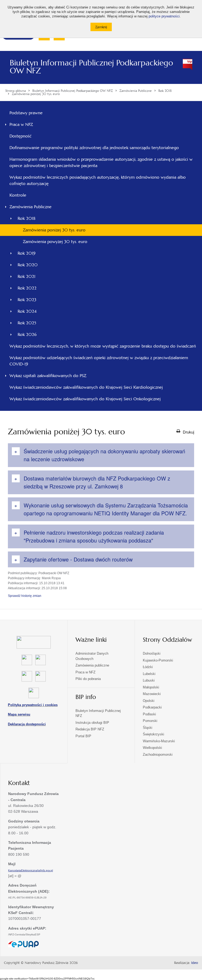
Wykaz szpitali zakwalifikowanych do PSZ (47, 375)
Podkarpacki (152, 707)
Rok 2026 (27, 334)
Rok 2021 (27, 276)
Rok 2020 (28, 265)
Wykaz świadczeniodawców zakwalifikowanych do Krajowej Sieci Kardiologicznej (86, 387)
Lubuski (149, 680)
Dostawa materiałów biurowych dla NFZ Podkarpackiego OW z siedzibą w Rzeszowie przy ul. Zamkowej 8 (97, 482)
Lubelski (149, 674)
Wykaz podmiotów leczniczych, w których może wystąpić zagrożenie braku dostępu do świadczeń (102, 346)
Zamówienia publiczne (92, 665)
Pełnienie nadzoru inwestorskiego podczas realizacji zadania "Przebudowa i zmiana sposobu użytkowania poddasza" (94, 536)
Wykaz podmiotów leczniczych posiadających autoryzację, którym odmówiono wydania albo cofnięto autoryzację (97, 180)
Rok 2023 (27, 299)
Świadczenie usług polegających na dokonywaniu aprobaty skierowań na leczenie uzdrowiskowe (104, 455)
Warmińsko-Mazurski (159, 741)
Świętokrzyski (153, 734)
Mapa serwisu (19, 714)
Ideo (194, 963)
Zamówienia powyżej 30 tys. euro (55, 241)
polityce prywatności (164, 16)
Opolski (148, 701)
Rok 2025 (27, 323)
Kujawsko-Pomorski (158, 660)
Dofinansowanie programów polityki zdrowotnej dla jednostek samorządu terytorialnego (94, 147)
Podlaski (149, 714)
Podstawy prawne (26, 113)
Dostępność (20, 136)
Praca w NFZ (21, 124)
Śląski (147, 728)
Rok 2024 (27, 311)
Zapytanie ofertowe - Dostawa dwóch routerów (78, 559)
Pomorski (150, 721)
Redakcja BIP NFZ (89, 729)
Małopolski (151, 687)
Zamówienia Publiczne (30, 207)
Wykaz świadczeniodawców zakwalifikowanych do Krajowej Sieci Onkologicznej (85, 399)
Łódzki (148, 667)
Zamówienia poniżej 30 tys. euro (54, 230)
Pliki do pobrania (88, 679)
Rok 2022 (27, 288)
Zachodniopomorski (158, 755)
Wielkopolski (152, 748)
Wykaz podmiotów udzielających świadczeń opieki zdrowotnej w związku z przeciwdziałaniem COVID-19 (98, 361)
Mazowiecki (152, 694)
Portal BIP (83, 736)
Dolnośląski (151, 653)
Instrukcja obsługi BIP (92, 723)
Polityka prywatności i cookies (33, 705)
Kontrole (17, 195)
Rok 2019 (27, 253)
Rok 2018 (27, 218)
